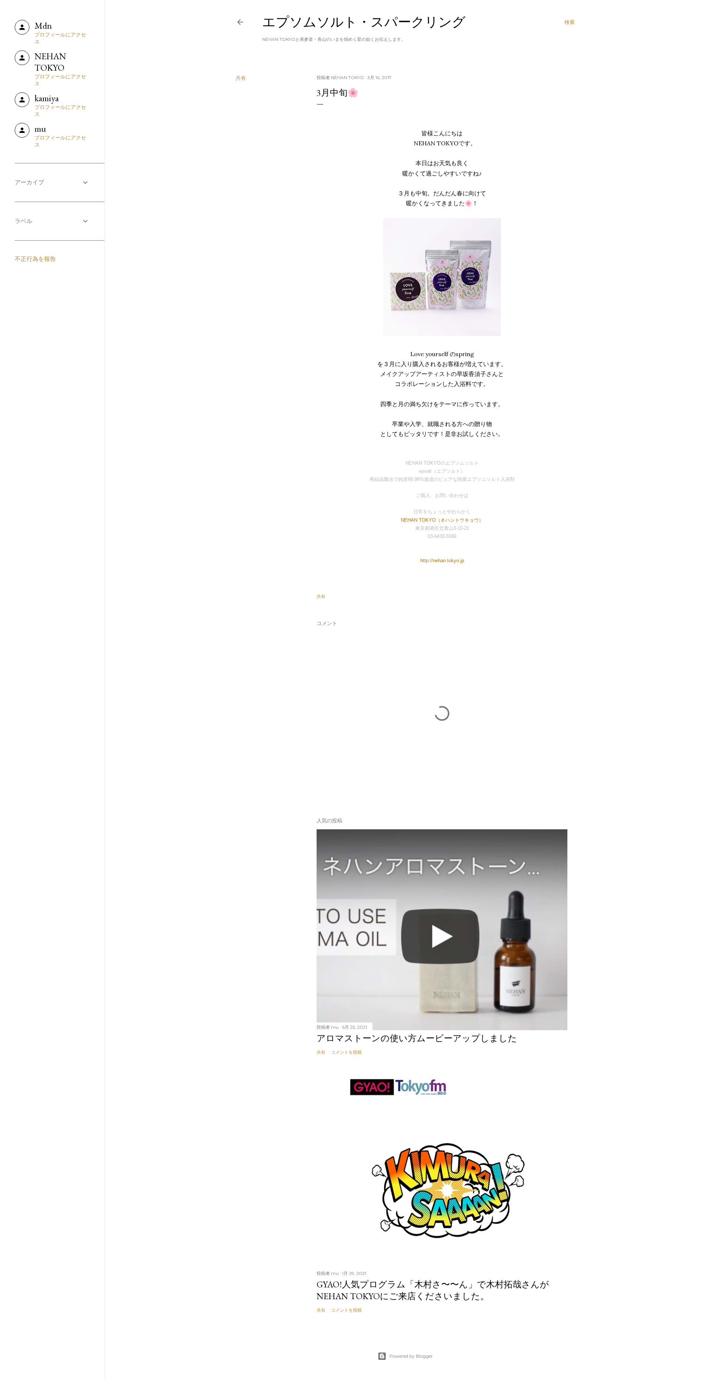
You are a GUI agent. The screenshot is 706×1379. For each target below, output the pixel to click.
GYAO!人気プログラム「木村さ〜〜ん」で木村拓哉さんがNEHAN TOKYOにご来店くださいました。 (433, 1290)
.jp (461, 560)
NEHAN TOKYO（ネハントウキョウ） (442, 520)
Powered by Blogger (411, 1356)
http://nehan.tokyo (439, 560)
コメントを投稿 (346, 1052)
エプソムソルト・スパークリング (364, 22)
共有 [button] (241, 78)
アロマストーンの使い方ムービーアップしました (417, 1038)
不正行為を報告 (35, 258)
